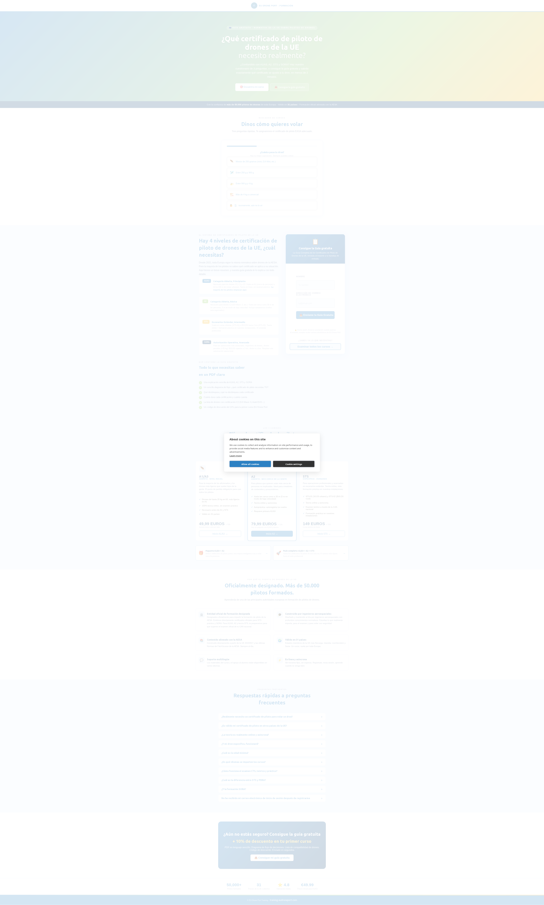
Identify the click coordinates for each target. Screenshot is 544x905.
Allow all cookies (250, 464)
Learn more (236, 455)
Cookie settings (293, 464)
